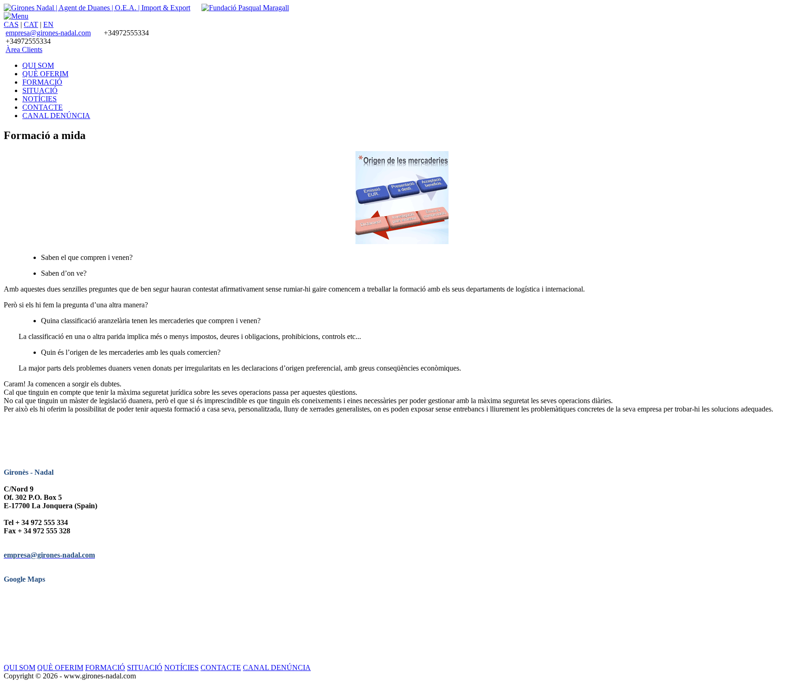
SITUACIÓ (144, 667)
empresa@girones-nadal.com (48, 33)
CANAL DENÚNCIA (277, 667)
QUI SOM (19, 667)
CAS (11, 24)
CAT (31, 24)
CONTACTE (221, 667)
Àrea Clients (24, 49)
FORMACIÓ (105, 667)
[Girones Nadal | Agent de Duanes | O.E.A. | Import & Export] (97, 8)
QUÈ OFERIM (60, 667)
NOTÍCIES (181, 667)
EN (48, 24)
